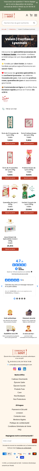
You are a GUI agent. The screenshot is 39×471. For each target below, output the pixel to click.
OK (34, 441)
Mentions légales (19, 419)
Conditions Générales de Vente (19, 426)
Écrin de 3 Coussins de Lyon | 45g (10, 134)
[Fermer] (37, 2)
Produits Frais (19, 389)
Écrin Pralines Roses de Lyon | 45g (28, 134)
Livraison (19, 413)
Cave (20, 392)
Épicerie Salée (19, 382)
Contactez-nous (19, 416)
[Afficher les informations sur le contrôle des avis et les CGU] (31, 272)
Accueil (4, 29)
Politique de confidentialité (19, 423)
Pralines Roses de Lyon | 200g (28, 169)
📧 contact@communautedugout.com (19, 364)
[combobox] (16, 23)
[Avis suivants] (37, 286)
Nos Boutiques (19, 396)
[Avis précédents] (1, 286)
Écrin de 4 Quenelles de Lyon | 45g (10, 169)
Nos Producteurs (19, 399)
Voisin (10, 137)
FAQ (19, 430)
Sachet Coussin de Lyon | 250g (29, 203)
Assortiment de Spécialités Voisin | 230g (10, 239)
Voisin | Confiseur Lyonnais (26, 29)
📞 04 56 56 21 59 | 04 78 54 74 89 (19, 361)
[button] (9, 109)
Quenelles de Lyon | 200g (10, 203)
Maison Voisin (10, 54)
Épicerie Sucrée (19, 386)
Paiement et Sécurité (19, 409)
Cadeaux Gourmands (19, 379)
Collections (12, 29)
